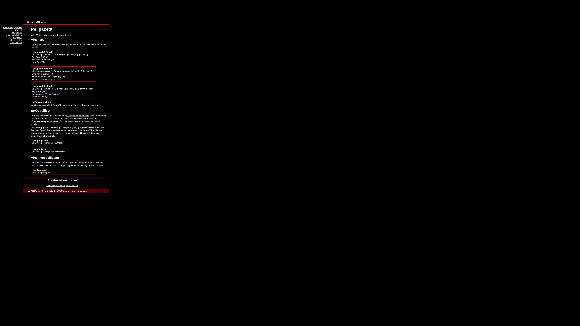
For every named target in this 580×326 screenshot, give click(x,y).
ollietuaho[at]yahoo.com (77, 115)
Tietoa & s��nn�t (12, 27)
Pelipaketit (17, 32)
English (33, 22)
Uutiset (18, 30)
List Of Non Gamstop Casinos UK (62, 185)
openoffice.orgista (49, 133)
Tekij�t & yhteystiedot (16, 38)
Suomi (43, 22)
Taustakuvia (16, 42)
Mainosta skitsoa (14, 35)
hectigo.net (82, 191)
